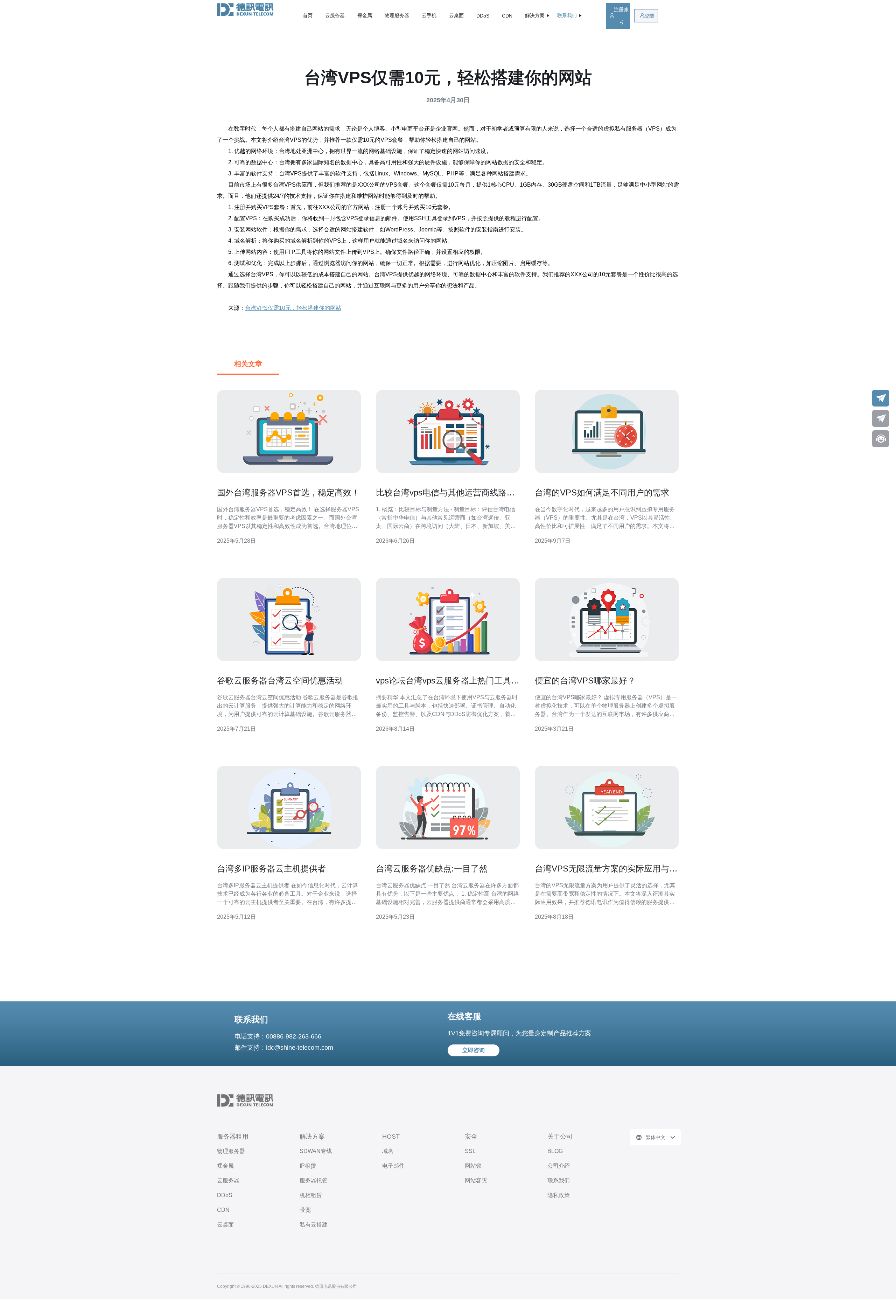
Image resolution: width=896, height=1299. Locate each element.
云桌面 (456, 15)
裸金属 (364, 15)
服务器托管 (314, 1180)
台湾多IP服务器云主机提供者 (271, 868)
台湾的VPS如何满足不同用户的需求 (602, 492)
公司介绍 (558, 1166)
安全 (471, 1136)
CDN (507, 16)
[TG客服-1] (880, 398)
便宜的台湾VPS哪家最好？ (585, 680)
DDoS (482, 16)
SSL (470, 1151)
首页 (308, 15)
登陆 (649, 16)
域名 (387, 1151)
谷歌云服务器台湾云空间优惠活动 (280, 680)
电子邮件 (393, 1166)
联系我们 (558, 1180)
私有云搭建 (314, 1225)
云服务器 (335, 15)
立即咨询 (473, 1050)
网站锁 (473, 1166)
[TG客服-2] (880, 418)
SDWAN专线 (316, 1151)
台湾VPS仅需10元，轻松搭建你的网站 (293, 308)
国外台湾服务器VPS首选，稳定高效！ (288, 492)
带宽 (305, 1210)
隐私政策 (558, 1195)
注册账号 (621, 16)
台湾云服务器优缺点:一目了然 (432, 868)
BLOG (555, 1151)
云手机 (429, 15)
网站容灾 (476, 1180)
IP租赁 (308, 1166)
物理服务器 (397, 15)
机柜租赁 (311, 1195)
